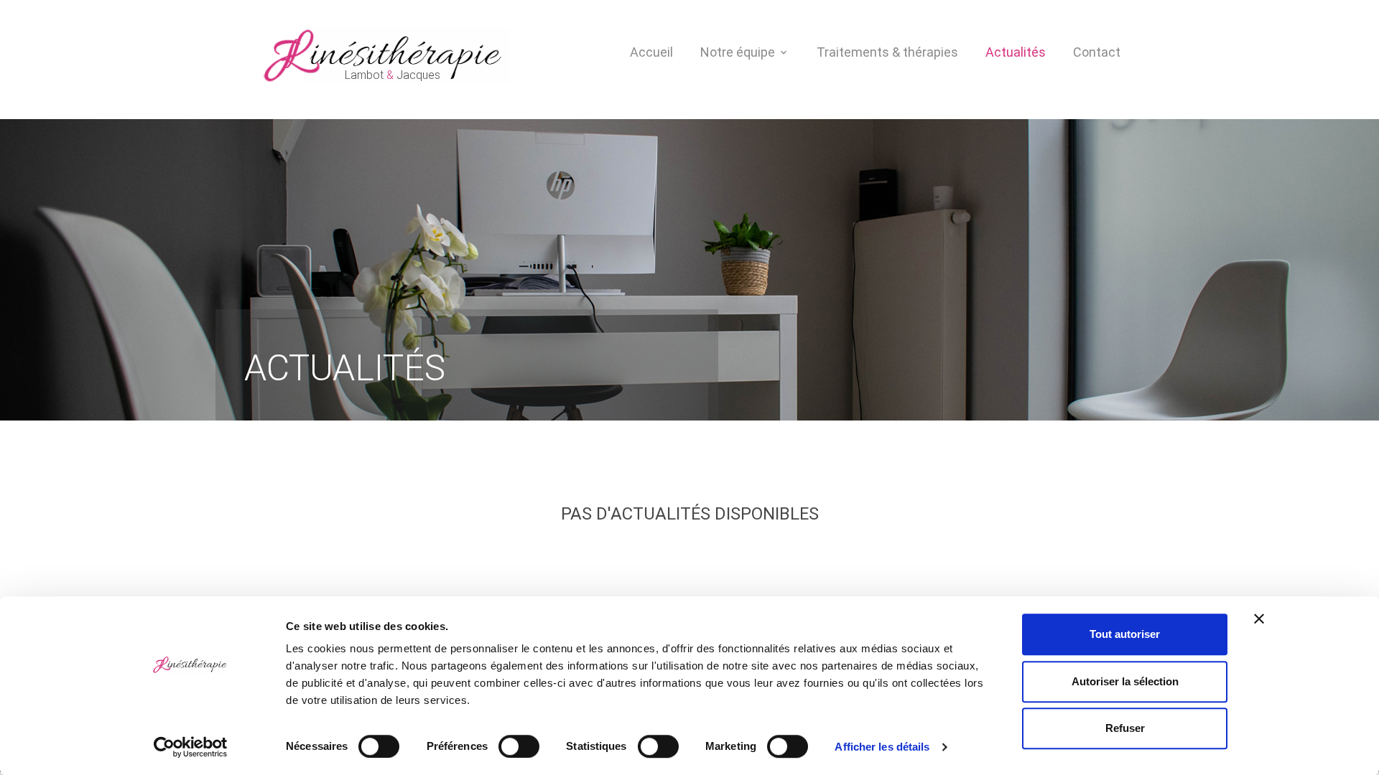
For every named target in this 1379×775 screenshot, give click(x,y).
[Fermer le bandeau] (1259, 619)
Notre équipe (737, 52)
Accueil (651, 52)
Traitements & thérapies (887, 52)
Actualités (1015, 52)
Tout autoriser (1125, 634)
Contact (1096, 52)
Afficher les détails (882, 747)
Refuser (1125, 728)
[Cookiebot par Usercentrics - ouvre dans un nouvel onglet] (191, 747)
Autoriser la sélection (1125, 681)
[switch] (518, 746)
